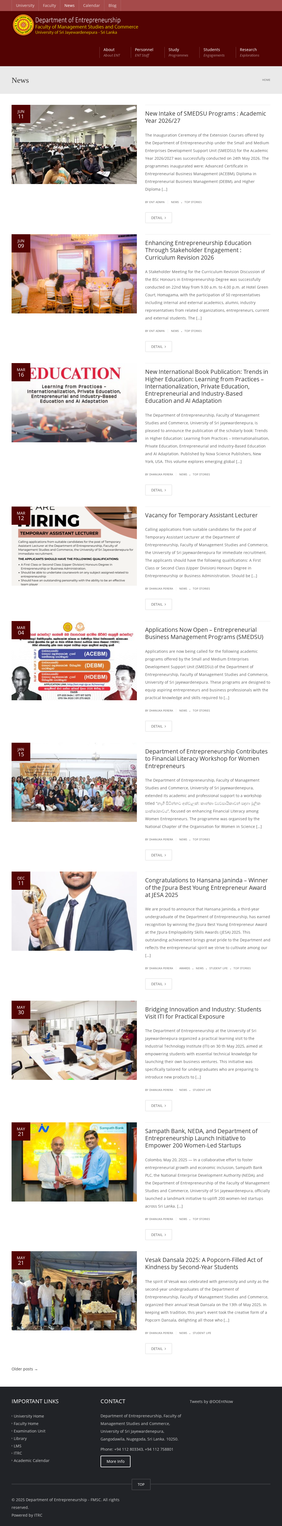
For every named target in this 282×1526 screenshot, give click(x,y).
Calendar (91, 5)
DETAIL (157, 217)
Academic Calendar (32, 1460)
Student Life (218, 968)
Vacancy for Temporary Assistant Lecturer (201, 515)
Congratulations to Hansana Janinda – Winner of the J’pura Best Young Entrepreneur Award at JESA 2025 (206, 887)
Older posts (25, 1368)
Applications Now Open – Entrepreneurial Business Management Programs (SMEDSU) (204, 633)
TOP (141, 1484)
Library (20, 1438)
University (25, 5)
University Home (29, 1416)
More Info (115, 1461)
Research (249, 52)
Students (214, 52)
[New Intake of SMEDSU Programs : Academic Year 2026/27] (74, 144)
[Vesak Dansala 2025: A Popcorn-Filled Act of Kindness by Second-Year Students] (74, 1290)
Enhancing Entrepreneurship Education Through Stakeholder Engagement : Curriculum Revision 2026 (198, 250)
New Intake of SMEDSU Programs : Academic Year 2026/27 (205, 117)
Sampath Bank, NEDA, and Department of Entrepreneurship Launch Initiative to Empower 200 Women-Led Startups (201, 1138)
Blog (112, 5)
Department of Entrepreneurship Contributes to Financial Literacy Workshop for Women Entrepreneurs (206, 758)
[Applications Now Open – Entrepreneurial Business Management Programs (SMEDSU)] (74, 660)
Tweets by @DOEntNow (211, 1401)
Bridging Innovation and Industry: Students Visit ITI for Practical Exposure (203, 1012)
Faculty (49, 5)
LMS (17, 1445)
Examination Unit (29, 1430)
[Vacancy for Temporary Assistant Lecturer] (74, 546)
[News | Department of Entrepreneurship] (81, 24)
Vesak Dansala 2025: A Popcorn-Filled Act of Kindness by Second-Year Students (203, 1263)
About (112, 52)
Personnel (144, 52)
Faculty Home (26, 1423)
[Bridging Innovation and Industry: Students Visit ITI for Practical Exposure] (74, 1040)
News (69, 5)
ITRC (18, 1453)
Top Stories (193, 202)
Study (178, 52)
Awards (184, 968)
